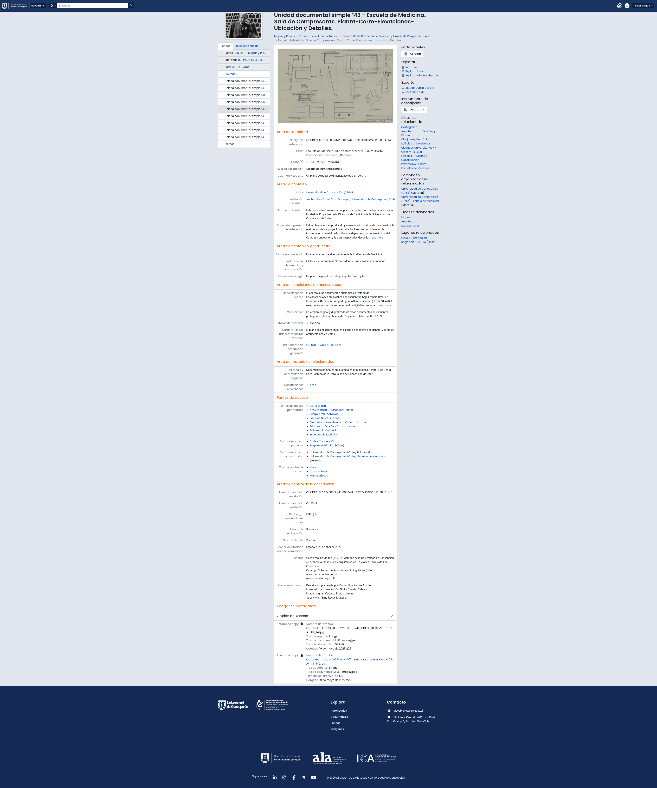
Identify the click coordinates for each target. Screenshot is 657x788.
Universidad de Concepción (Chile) (329, 192)
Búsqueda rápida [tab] (247, 46)
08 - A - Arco (241, 67)
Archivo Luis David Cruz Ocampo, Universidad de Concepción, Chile (350, 199)
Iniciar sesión (642, 5)
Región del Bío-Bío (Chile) (327, 445)
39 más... (230, 144)
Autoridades (339, 711)
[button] (619, 6)
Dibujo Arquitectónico (324, 414)
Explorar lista (414, 71)
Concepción (327, 441)
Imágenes (337, 729)
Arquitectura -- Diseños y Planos (331, 410)
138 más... (231, 74)
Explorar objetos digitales (422, 75)
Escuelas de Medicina (324, 434)
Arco (428, 36)
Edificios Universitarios (324, 418)
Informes (411, 67)
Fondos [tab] (225, 46)
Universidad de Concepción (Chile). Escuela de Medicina (347, 456)
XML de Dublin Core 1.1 (419, 88)
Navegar (36, 5)
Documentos (339, 717)
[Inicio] (15, 5)
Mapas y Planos (284, 36)
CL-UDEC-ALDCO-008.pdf (323, 345)
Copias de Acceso (292, 615)
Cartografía (318, 406)
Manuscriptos (319, 476)
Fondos (335, 723)
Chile (313, 441)
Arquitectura (318, 471)
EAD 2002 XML (414, 92)
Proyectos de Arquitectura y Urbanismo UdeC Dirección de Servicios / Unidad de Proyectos (360, 36)
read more (377, 237)
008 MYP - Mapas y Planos (251, 53)
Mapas (314, 467)
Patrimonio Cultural (323, 430)
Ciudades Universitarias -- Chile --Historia (338, 422)
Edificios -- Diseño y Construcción (332, 426)
